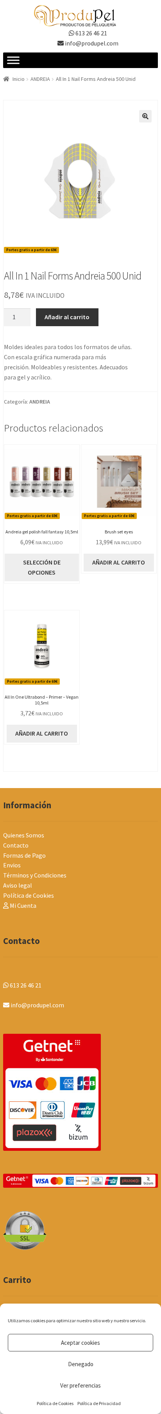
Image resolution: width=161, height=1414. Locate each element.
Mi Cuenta (22, 905)
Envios (12, 865)
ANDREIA (40, 78)
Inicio (19, 78)
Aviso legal (17, 885)
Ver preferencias (80, 1385)
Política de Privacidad (99, 1403)
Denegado (80, 1364)
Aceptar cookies (80, 1342)
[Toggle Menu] (13, 60)
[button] (145, 116)
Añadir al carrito (67, 317)
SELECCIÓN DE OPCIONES (42, 567)
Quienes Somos (23, 835)
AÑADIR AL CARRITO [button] (118, 562)
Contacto (16, 845)
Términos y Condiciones (34, 875)
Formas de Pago (24, 855)
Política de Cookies (55, 1403)
